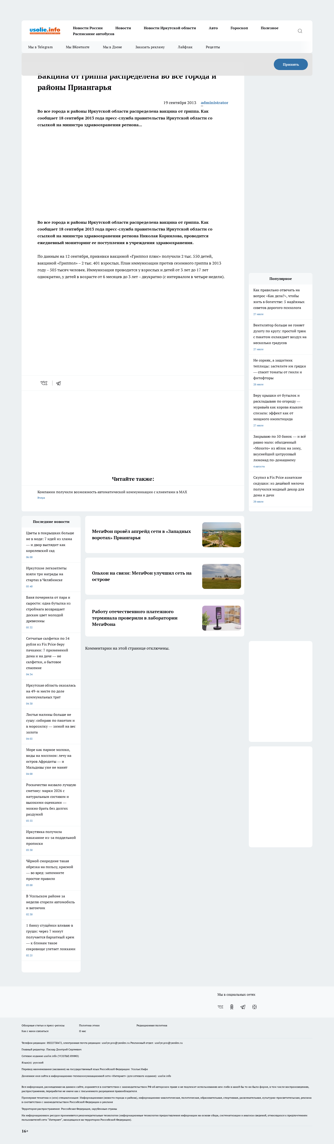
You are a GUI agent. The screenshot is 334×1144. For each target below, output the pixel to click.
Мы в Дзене (112, 47)
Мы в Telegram (40, 47)
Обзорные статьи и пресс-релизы (43, 1025)
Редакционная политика (152, 1025)
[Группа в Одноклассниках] (231, 1006)
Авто (213, 28)
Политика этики (89, 1025)
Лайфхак (185, 47)
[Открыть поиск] (299, 30)
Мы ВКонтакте (78, 47)
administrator (214, 102)
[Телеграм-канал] (243, 1006)
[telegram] (60, 383)
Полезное (270, 28)
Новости (123, 28)
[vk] (44, 383)
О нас (82, 1031)
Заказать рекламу (150, 47)
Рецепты (213, 47)
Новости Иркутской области (170, 28)
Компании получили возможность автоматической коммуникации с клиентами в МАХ (112, 494)
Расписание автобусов (93, 34)
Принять (291, 64)
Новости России (88, 28)
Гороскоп (239, 28)
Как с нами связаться (35, 1031)
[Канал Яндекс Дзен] (254, 1006)
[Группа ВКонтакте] (220, 1006)
